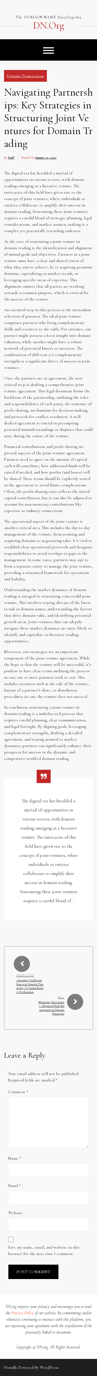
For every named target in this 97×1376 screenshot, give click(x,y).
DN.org (48, 25)
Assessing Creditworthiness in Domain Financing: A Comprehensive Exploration (29, 986)
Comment (18, 1091)
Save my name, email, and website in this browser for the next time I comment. (43, 1250)
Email (14, 1185)
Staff (11, 157)
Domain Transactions (25, 76)
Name (14, 1158)
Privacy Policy (22, 1313)
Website (15, 1212)
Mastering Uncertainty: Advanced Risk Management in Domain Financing (51, 1007)
